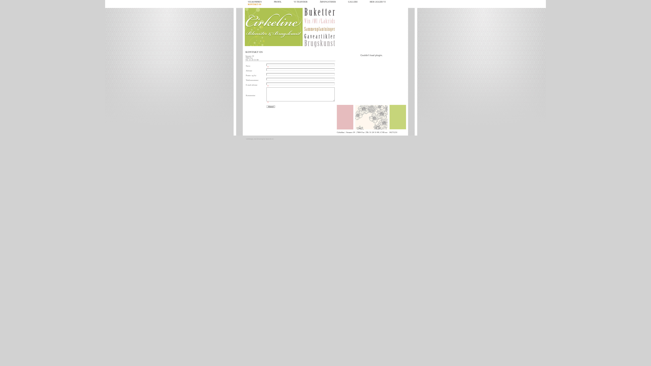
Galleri (353, 2)
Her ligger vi (378, 2)
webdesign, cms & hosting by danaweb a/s (260, 139)
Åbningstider (328, 2)
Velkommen (255, 2)
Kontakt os (254, 4)
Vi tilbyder (301, 2)
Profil (278, 2)
